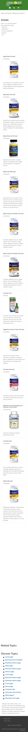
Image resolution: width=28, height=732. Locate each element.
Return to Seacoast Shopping (14, 725)
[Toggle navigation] (18, 7)
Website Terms (7, 718)
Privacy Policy (7, 720)
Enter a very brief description (8, 23)
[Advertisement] (14, 581)
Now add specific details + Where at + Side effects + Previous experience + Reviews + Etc (7, 30)
